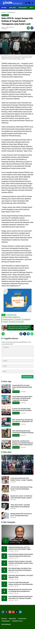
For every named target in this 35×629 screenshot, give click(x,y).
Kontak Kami (22, 618)
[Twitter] (24, 333)
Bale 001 (3, 27)
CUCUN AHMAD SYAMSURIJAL (12, 317)
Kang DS (18, 319)
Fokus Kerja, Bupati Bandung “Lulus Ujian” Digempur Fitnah (20, 576)
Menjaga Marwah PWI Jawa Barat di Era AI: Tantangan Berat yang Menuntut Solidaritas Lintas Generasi (21, 514)
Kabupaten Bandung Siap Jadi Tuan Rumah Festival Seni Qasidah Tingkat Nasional (19, 548)
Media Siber (12, 618)
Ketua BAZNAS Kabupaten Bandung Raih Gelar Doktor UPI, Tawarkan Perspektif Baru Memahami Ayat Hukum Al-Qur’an (20, 597)
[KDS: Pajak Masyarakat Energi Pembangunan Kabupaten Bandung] (6, 433)
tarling (13, 322)
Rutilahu (6, 322)
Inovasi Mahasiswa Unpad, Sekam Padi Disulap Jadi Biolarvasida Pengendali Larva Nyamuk (22, 398)
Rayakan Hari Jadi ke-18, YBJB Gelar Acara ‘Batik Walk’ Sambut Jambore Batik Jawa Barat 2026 (21, 497)
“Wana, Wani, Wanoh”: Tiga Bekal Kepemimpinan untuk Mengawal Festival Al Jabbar (20, 506)
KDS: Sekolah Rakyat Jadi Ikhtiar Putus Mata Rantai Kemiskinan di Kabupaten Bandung (19, 569)
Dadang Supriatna (8, 319)
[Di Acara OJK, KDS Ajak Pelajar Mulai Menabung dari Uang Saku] (6, 411)
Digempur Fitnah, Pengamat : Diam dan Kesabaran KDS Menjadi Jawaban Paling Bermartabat (20, 562)
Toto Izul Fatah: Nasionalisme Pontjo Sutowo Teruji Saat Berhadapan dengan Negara (21, 488)
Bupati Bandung (12, 315)
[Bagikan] (32, 28)
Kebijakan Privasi (17, 621)
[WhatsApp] (32, 333)
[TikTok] (16, 611)
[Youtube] (13, 611)
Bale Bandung (5, 15)
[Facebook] (21, 333)
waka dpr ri (21, 322)
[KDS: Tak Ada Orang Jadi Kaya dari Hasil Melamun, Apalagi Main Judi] (6, 422)
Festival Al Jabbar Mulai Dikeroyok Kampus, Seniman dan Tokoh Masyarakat (20, 583)
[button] (26, 3)
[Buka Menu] (29, 3)
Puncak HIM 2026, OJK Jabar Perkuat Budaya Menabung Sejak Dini (22, 387)
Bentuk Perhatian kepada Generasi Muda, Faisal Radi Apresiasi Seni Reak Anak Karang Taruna (20, 555)
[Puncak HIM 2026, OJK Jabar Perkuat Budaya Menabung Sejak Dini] (6, 388)
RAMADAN (27, 319)
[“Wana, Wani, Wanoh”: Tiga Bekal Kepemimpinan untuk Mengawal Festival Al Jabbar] (5, 506)
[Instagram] (9, 611)
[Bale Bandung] (12, 2)
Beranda (4, 618)
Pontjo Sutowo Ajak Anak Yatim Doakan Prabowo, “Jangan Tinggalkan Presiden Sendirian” (21, 479)
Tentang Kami (5, 621)
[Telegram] (28, 333)
